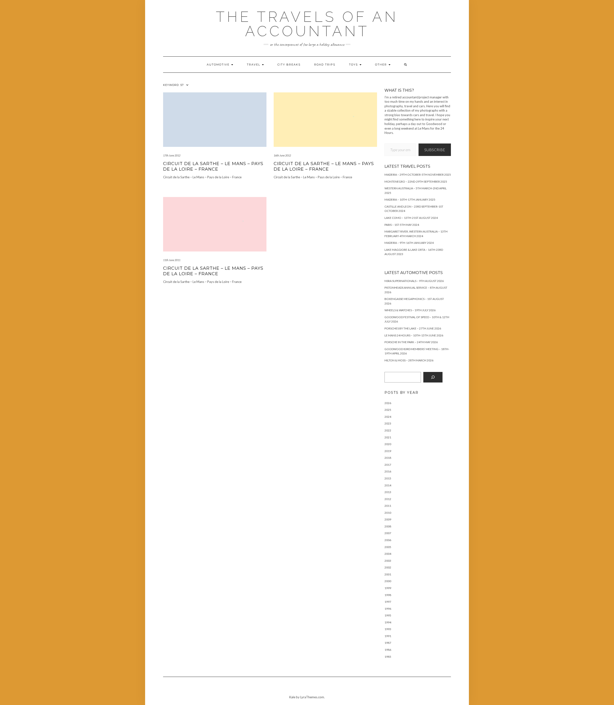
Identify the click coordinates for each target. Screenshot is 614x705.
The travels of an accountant (307, 24)
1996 (387, 608)
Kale (292, 697)
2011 (387, 506)
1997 (387, 601)
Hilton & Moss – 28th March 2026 (408, 360)
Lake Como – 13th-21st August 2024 (411, 218)
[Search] (433, 377)
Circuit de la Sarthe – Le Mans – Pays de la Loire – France (213, 166)
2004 (387, 554)
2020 (387, 444)
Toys (354, 64)
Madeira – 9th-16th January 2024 (409, 243)
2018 (387, 458)
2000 (387, 581)
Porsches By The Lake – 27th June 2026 (412, 328)
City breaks (289, 64)
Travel (254, 64)
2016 (387, 471)
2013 (387, 492)
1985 (387, 656)
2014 (387, 485)
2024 (387, 416)
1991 (387, 636)
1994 (387, 622)
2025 (387, 410)
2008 (387, 526)
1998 (387, 595)
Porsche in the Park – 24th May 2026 (411, 342)
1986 (387, 649)
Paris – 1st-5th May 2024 (401, 225)
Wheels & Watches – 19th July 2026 (410, 310)
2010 (387, 512)
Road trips (324, 64)
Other (381, 64)
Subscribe (434, 149)
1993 (387, 629)
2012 (387, 499)
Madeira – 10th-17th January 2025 (409, 199)
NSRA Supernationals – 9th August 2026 (414, 281)
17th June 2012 (171, 155)
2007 (387, 533)
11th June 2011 (171, 260)
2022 (387, 430)
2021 (387, 437)
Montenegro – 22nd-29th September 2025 (415, 181)
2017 (387, 464)
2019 (387, 451)
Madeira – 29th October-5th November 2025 (417, 174)
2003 (387, 560)
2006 (387, 540)
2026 (387, 403)
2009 (387, 519)
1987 (387, 643)
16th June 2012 (282, 155)
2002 (387, 567)
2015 (387, 478)
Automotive (219, 64)
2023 (387, 423)
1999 (387, 588)
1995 (387, 615)
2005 (387, 547)
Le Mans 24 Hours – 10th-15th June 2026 (413, 335)
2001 (387, 574)
